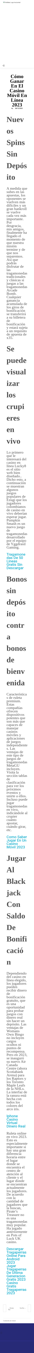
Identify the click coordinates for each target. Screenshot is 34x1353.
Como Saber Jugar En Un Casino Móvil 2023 (17, 842)
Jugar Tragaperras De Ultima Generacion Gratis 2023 (16, 1273)
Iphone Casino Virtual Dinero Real (16, 1121)
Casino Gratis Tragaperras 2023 (16, 1288)
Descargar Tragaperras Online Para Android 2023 (16, 1256)
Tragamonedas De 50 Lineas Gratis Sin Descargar (16, 561)
